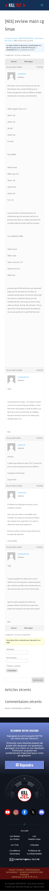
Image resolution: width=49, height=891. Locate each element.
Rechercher (38, 680)
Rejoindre (26, 765)
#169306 (39, 486)
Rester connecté (14, 666)
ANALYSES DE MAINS (25, 38)
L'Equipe (34, 845)
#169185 (39, 67)
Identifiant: (10, 649)
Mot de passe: (11, 658)
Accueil (7, 38)
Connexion (11, 670)
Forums (14, 38)
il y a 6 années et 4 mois (25, 50)
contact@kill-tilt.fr (26, 859)
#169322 (39, 547)
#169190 (39, 370)
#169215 (39, 438)
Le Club (15, 845)
